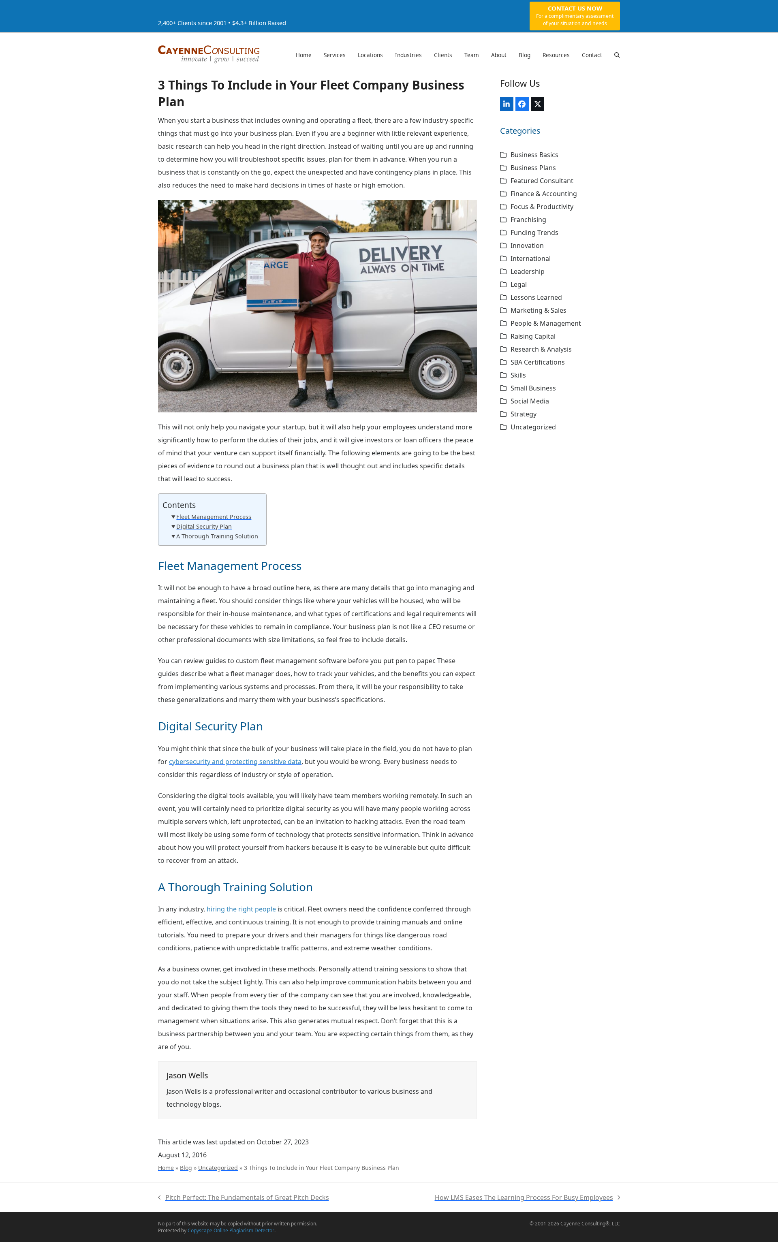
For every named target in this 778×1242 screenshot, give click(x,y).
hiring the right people (241, 909)
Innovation (527, 245)
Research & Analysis (541, 349)
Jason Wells (187, 1075)
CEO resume (447, 626)
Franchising (528, 219)
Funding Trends (534, 232)
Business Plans (533, 167)
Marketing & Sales (538, 310)
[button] (617, 55)
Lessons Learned (536, 297)
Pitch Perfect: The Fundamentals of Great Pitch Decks (243, 1198)
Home (166, 1168)
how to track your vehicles (334, 673)
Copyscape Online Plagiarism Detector (231, 1230)
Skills (518, 375)
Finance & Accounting (544, 193)
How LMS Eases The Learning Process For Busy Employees (524, 1198)
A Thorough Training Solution (217, 536)
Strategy (523, 414)
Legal (519, 284)
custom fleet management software (291, 660)
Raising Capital (533, 336)
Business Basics (534, 154)
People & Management (546, 323)
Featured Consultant (542, 180)
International (531, 258)
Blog (186, 1168)
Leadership (528, 271)
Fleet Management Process (213, 517)
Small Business (533, 388)
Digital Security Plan (204, 526)
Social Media (530, 401)
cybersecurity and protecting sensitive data (235, 761)
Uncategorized (218, 1168)
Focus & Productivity (542, 206)
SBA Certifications (538, 362)
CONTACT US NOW (574, 15)
